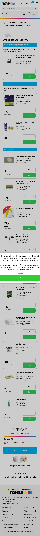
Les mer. (20, 274)
